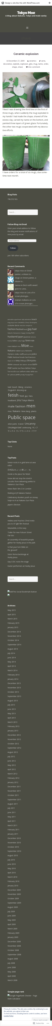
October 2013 (13, 692)
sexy (18, 360)
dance (17, 325)
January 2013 (13, 730)
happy (23, 333)
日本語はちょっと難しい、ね (19, 469)
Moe (25, 345)
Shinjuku (31, 360)
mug (35, 64)
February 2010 (13, 881)
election (22, 325)
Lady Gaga (21, 341)
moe (10, 411)
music (31, 346)
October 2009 (13, 898)
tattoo (28, 368)
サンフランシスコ (23, 431)
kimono (33, 337)
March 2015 (12, 618)
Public (10, 357)
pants (26, 354)
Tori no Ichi (12, 371)
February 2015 (13, 623)
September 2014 (14, 644)
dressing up (21, 390)
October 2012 (13, 743)
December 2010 (14, 838)
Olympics (11, 354)
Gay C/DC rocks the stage (18, 561)
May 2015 (12, 610)
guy (26, 396)
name (40, 64)
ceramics (32, 61)
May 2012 (12, 765)
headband (12, 400)
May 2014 (12, 662)
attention (28, 319)
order (46, 64)
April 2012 (12, 769)
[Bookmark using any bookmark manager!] (22, 591)
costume (11, 325)
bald (9, 387)
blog (9, 322)
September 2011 (14, 799)
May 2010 (12, 868)
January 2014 (13, 679)
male (32, 340)
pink (29, 354)
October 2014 (13, 640)
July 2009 (11, 911)
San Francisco (30, 357)
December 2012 (14, 735)
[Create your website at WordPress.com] (26, 3)
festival (19, 329)
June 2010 (12, 864)
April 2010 (12, 872)
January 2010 (13, 885)
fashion (12, 329)
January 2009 (13, 937)
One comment (34, 67)
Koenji (10, 341)
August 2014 (13, 649)
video (28, 371)
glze (30, 64)
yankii (18, 374)
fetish (13, 395)
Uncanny (30, 423)
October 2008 (13, 950)
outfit (22, 354)
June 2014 (12, 657)
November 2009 (14, 894)
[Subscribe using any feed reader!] (9, 595)
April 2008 (12, 976)
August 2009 (13, 907)
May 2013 (12, 713)
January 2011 (13, 834)
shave (20, 67)
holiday (28, 333)
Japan (20, 336)
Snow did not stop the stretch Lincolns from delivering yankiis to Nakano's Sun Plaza (21, 481)
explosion (24, 64)
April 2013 (12, 718)
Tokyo (33, 368)
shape (14, 67)
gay (30, 329)
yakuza (12, 375)
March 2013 (12, 722)
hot (32, 332)
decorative (7, 64)
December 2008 (14, 941)
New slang (25, 411)
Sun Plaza (21, 368)
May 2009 (12, 920)
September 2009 (14, 903)
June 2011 (12, 812)
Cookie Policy (8, 1016)
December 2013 (14, 683)
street (30, 364)
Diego (17, 278)
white (32, 371)
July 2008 (11, 963)
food (25, 329)
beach (34, 319)
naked (18, 351)
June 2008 (12, 967)
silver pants (12, 424)
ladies (14, 340)
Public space (21, 417)
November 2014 (14, 636)
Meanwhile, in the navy (17, 528)
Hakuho (10, 333)
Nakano (11, 350)
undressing (26, 427)
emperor (29, 325)
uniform (23, 371)
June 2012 (12, 761)
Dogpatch (12, 390)
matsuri (14, 346)
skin (21, 364)
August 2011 (13, 804)
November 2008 (14, 946)
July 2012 (11, 756)
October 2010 (13, 847)
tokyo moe (19, 270)
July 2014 (11, 653)
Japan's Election (14, 504)
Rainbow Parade (19, 357)
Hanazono (17, 333)
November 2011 (14, 791)
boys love (14, 322)
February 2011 (13, 829)
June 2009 (12, 915)
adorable (11, 319)
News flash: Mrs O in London (19, 488)
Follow (13, 248)
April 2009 (12, 924)
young (22, 375)
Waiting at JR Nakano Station (19, 493)
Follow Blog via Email (17, 224)
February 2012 (13, 778)
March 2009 (12, 928)
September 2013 (14, 696)
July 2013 (11, 705)
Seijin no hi (11, 361)
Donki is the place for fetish (19, 474)
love (27, 340)
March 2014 (12, 670)
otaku (17, 354)
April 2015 (12, 614)
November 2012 (14, 739)
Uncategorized (14, 427)
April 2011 (12, 821)
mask (9, 346)
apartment (17, 319)
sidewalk (16, 364)
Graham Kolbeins (22, 300)
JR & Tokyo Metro (25, 400)
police (34, 354)
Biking (20, 387)
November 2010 (14, 842)
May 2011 (12, 817)
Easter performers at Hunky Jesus (21, 566)
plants (33, 411)
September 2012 (14, 748)
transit (21, 424)
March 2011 (12, 825)
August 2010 (13, 855)
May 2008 (12, 971)
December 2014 (14, 631)
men (19, 346)
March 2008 (12, 980)
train (17, 371)
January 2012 (13, 782)
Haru (31, 396)
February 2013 (13, 726)
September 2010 (14, 851)
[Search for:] (23, 212)
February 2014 (13, 675)
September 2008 (14, 954)
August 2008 (13, 958)
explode (16, 64)
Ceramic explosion (26, 54)
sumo (14, 368)
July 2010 (11, 860)
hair (34, 329)
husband (13, 336)
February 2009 (13, 933)
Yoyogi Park (29, 375)
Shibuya (23, 360)
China (27, 322)
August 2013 (13, 700)
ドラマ (34, 431)
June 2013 (12, 709)
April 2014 (12, 666)
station (25, 364)
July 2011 (11, 808)
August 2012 (13, 752)
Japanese (27, 337)
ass (23, 319)
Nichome (28, 351)
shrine (10, 364)
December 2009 (14, 890)
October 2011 (13, 795)
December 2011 (14, 786)
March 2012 (12, 773)
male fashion (16, 406)
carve (43, 61)
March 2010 (12, 877)
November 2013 (14, 687)
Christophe (33, 322)
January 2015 (13, 627)
